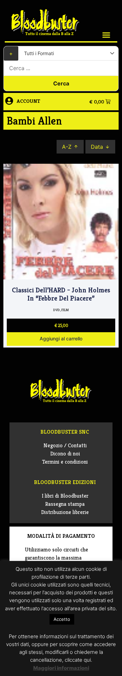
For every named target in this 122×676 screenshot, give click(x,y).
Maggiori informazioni (61, 668)
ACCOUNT (28, 101)
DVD (56, 310)
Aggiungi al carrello (61, 338)
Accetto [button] (62, 619)
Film (65, 310)
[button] (106, 35)
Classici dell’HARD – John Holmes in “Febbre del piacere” (61, 294)
